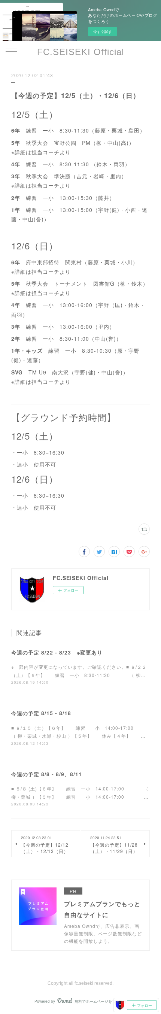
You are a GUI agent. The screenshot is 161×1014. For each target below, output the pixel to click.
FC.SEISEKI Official (80, 52)
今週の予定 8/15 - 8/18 (41, 713)
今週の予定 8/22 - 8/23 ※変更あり (57, 652)
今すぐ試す (102, 31)
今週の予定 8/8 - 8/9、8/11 (46, 774)
